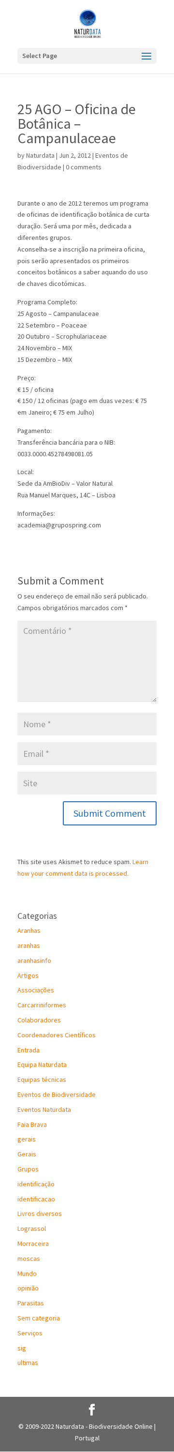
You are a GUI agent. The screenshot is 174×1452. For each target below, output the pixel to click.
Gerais (26, 1154)
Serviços (30, 1333)
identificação (36, 1184)
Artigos (28, 975)
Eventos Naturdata (44, 1109)
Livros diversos (39, 1213)
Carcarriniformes (41, 1005)
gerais (26, 1139)
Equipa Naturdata (42, 1064)
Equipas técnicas (41, 1079)
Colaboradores (39, 1020)
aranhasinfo (34, 960)
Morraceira (33, 1243)
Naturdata (40, 155)
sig (21, 1348)
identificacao (36, 1199)
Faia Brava (32, 1124)
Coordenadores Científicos (56, 1035)
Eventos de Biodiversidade (56, 1094)
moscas (28, 1258)
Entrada (28, 1050)
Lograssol (31, 1228)
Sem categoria (38, 1318)
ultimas (27, 1362)
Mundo (27, 1273)
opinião (28, 1288)
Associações (35, 990)
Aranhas (29, 930)
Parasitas (30, 1303)
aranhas (28, 945)
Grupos (28, 1169)
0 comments (84, 167)
